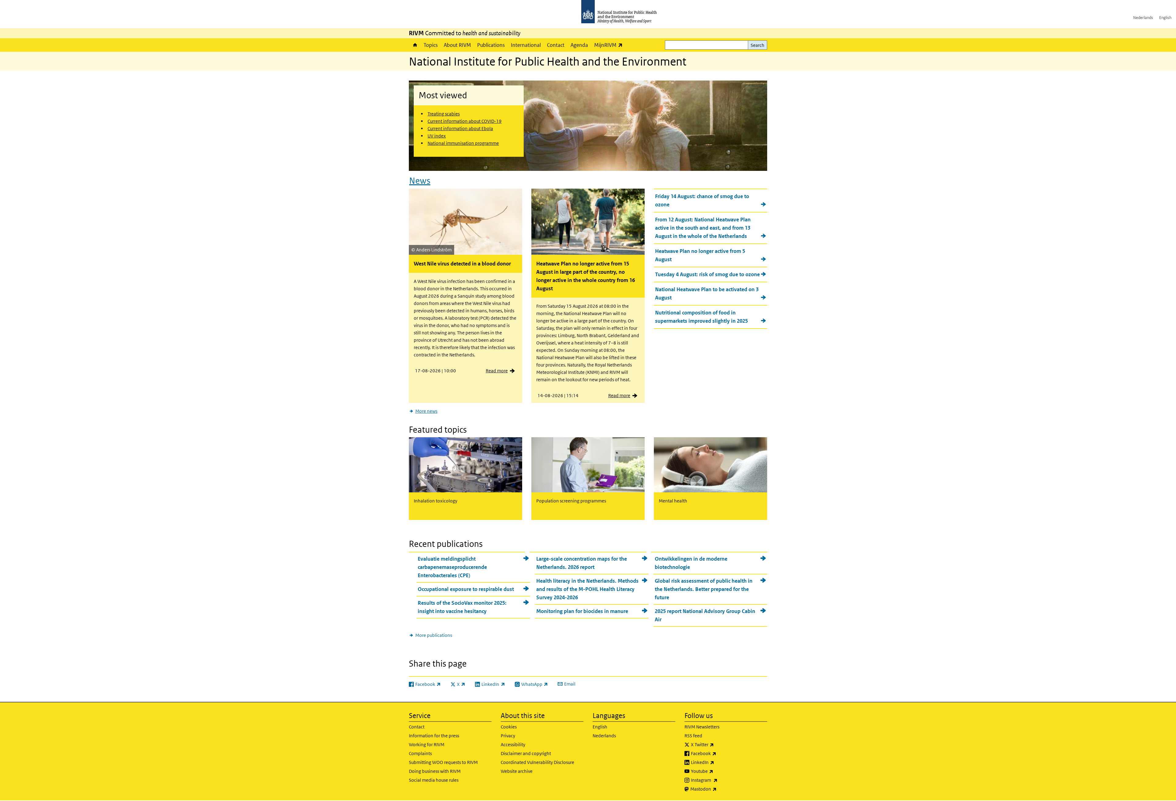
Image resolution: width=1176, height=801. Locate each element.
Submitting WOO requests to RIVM (443, 762)
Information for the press (434, 736)
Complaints (420, 753)
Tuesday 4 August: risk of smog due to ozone (707, 274)
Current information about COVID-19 (465, 121)
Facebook (719, 753)
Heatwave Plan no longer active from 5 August (700, 255)
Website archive (517, 771)
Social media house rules (433, 780)
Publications (491, 45)
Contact (555, 45)
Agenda (579, 45)
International (526, 45)
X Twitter (718, 744)
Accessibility (513, 744)
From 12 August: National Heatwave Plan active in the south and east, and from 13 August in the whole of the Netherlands (703, 227)
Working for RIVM (426, 744)
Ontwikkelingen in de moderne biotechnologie (691, 562)
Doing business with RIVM (435, 771)
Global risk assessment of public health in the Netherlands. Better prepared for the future (703, 589)
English (1165, 17)
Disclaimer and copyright (526, 753)
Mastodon (719, 789)
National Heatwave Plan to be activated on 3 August (707, 293)
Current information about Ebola (460, 128)
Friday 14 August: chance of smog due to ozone (702, 200)
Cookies (509, 727)
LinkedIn (718, 762)
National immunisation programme (463, 143)
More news (426, 411)
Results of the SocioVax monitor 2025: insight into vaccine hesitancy (462, 607)
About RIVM (457, 45)
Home (414, 45)
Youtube (718, 771)
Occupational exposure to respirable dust (466, 589)
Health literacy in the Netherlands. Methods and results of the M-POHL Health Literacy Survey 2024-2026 (587, 589)
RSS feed (693, 736)
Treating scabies (444, 114)
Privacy (508, 736)
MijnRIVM (610, 44)
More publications (433, 635)
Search (757, 45)
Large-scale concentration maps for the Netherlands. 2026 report (581, 562)
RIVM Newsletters (701, 727)
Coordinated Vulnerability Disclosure (537, 762)
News (419, 181)
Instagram (720, 780)
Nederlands (1143, 17)
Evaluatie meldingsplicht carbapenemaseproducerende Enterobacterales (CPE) (452, 567)
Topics (431, 45)
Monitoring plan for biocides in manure (582, 611)
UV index (437, 136)
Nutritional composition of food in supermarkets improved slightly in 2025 (701, 316)
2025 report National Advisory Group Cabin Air (705, 615)
